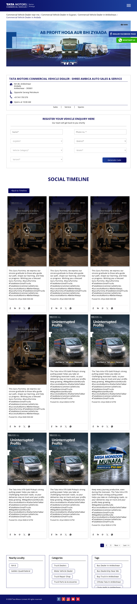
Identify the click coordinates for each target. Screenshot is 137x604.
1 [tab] (64, 63)
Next (116, 545)
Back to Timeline (19, 190)
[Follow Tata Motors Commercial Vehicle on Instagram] (68, 599)
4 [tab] (72, 63)
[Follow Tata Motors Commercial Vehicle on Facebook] (59, 599)
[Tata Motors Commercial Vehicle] (20, 5)
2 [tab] (67, 63)
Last (124, 545)
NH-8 (13, 565)
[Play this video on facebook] (27, 231)
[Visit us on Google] (64, 599)
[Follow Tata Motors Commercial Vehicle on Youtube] (73, 599)
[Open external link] (123, 36)
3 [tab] (70, 63)
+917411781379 (21, 97)
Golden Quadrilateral (20, 571)
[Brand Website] (78, 599)
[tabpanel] (68, 43)
